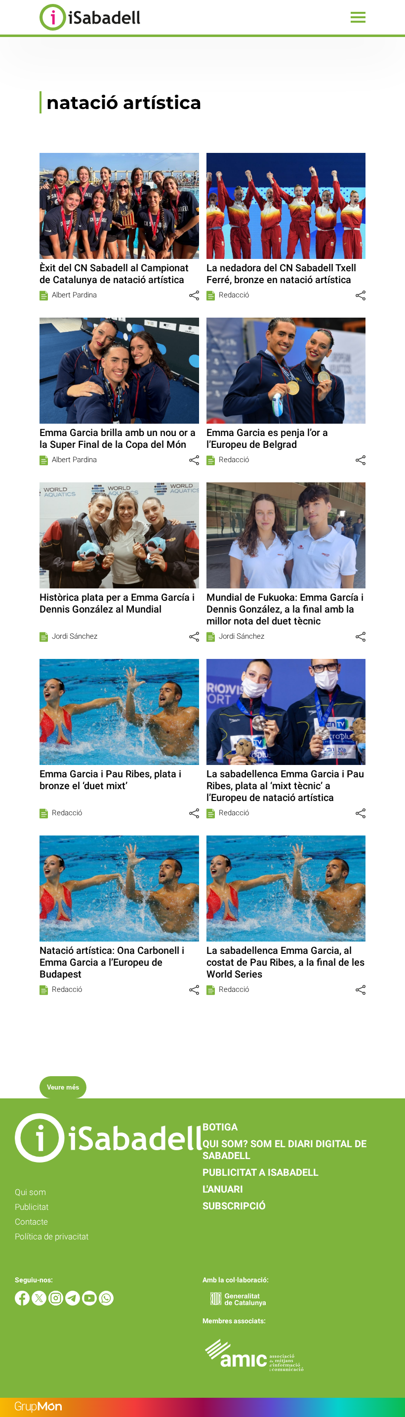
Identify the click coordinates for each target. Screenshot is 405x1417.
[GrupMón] (202, 1407)
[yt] (90, 1303)
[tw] (40, 1303)
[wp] (106, 1303)
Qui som (30, 1192)
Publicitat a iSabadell (260, 1172)
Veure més (63, 1087)
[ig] (56, 1303)
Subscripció (234, 1206)
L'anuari (222, 1189)
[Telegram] (73, 1303)
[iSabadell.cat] (70, 32)
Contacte (31, 1222)
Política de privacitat (51, 1236)
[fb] (23, 1303)
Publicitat (31, 1207)
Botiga (220, 1127)
